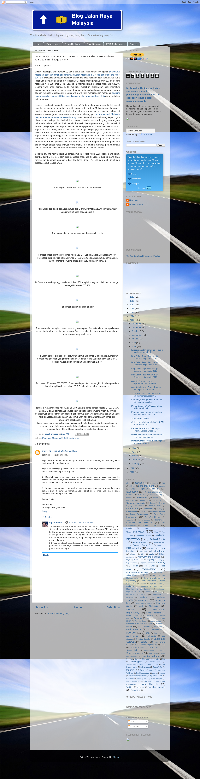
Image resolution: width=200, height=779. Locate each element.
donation (143, 512)
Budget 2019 (157, 500)
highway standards (148, 563)
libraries (143, 583)
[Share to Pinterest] (87, 434)
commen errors (155, 506)
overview (149, 615)
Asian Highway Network (144, 489)
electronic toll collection (139, 523)
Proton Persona (144, 627)
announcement (146, 485)
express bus (151, 528)
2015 (132, 312)
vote (149, 188)
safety (144, 641)
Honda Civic (149, 566)
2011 (132, 472)
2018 (132, 301)
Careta (152, 503)
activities (139, 482)
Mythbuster (154, 606)
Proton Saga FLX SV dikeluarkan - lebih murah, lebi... (147, 407)
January (136, 463)
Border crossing (156, 495)
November (137, 327)
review (131, 633)
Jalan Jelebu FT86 (140, 418)
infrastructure (157, 572)
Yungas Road (135, 690)
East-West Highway (153, 517)
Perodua (138, 618)
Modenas (46, 438)
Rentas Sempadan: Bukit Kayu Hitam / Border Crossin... (145, 429)
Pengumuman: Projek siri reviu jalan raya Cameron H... (148, 442)
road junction (151, 636)
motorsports (139, 603)
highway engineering (149, 556)
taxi (163, 659)
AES (163, 483)
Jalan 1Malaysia (133, 575)
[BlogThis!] (79, 434)
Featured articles (144, 536)
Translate (148, 134)
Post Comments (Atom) (58, 613)
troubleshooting (142, 673)
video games (142, 678)
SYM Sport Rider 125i (150, 659)
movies (150, 603)
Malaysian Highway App (151, 586)
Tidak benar (136, 179)
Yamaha (140, 687)
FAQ (156, 532)
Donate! (133, 44)
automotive (132, 491)
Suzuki (129, 659)
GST (142, 554)
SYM (136, 659)
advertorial (153, 483)
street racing (153, 653)
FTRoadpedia (133, 548)
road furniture (133, 636)
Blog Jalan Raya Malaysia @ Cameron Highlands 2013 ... (145, 357)
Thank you (155, 662)
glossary (133, 554)
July (134, 343)
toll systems (145, 667)
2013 (132, 320)
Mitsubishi (129, 597)
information (149, 569)
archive (162, 486)
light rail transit (156, 583)
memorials (157, 595)
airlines (132, 486)
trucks (154, 673)
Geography (143, 551)
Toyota (142, 670)
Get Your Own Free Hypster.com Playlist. (143, 256)
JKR (153, 575)
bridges (129, 497)
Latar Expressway (148, 581)
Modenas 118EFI (60, 438)
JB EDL (146, 575)
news (130, 609)
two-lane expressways (138, 676)
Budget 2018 (144, 500)
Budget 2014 (131, 500)
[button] (129, 174)
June (134, 346)
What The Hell (150, 684)
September (137, 335)
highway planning (154, 560)
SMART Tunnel (154, 648)
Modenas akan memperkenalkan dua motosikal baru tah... (146, 413)
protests (159, 624)
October (136, 331)
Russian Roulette (143, 639)
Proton (129, 626)
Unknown (47, 451)
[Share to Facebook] (85, 434)
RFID (148, 633)
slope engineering (136, 647)
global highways (157, 551)
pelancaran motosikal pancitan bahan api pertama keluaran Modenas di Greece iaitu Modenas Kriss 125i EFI (77, 75)
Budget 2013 (157, 497)
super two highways (150, 656)
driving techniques (157, 512)
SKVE (162, 645)
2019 (132, 297)
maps (148, 592)
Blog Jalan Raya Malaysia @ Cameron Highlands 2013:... (145, 376)
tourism (130, 670)
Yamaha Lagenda (156, 687)
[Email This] (76, 434)
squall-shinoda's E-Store (153, 650)
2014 (132, 316)
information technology (137, 572)
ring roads (158, 633)
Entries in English (150, 525)
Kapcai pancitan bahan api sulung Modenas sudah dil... (147, 351)
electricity (158, 520)
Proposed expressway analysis (139, 624)
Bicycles (129, 495)
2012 (132, 468)
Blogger (116, 757)
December (137, 323)
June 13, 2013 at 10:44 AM (64, 451)
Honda (135, 566)
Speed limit (131, 650)
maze (143, 594)
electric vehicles (144, 520)
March (135, 456)
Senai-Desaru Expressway (146, 645)
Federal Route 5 (141, 545)
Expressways (53, 44)
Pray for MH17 (151, 618)
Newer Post (42, 607)
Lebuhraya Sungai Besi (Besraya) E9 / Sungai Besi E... (147, 401)
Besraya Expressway (153, 492)
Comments (135, 726)
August (135, 339)
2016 (132, 308)
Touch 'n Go (157, 667)
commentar (132, 508)
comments (148, 509)
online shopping (133, 615)
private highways (156, 621)
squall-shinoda (56, 522)
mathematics (130, 594)
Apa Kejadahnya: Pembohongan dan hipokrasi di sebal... (146, 388)
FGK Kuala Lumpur (115, 44)
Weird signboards (132, 681)
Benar (133, 174)
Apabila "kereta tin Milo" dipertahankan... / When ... (144, 382)
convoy (159, 509)
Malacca (130, 586)
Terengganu (136, 662)
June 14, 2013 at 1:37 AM (81, 522)
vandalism (130, 678)
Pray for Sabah (141, 621)
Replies (48, 517)
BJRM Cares (141, 495)
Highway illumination (134, 560)
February (136, 460)
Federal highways (73, 44)
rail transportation (154, 629)
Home (38, 44)
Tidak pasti (135, 183)
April (134, 452)
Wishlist (129, 687)
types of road (156, 676)
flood (159, 545)
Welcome (147, 681)
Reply (44, 511)
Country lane (131, 512)
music (141, 606)
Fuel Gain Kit (152, 548)
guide (151, 554)
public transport (134, 629)
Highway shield (131, 563)
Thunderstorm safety (134, 665)
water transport (156, 678)
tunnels (162, 673)
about (128, 483)
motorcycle (74, 438)
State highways (94, 44)
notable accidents (153, 613)
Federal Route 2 (140, 542)
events (129, 528)
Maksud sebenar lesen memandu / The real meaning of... (147, 436)
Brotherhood (142, 497)
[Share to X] (82, 434)
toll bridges (153, 665)
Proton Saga (158, 627)
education (129, 520)
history (161, 562)
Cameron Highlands (135, 503)
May (134, 448)
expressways (135, 531)
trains (151, 670)
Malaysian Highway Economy (138, 589)
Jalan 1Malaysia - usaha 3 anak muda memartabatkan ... (146, 394)
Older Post (113, 607)
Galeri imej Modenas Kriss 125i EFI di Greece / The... (147, 423)
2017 (132, 305)
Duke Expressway (139, 514)
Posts (133, 721)
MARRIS (158, 592)
